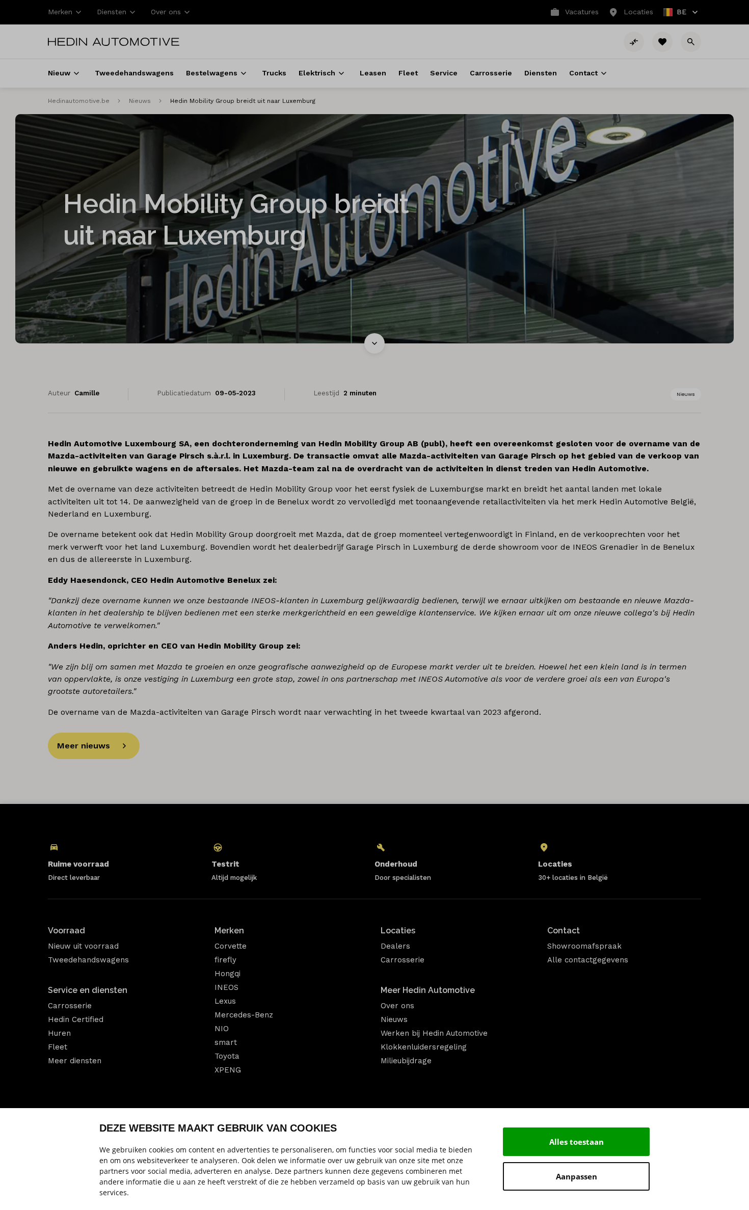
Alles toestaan (576, 1142)
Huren (59, 1033)
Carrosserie (70, 1005)
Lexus (225, 1001)
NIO (222, 1028)
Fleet (57, 1047)
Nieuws (140, 100)
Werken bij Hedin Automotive (434, 1033)
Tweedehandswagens (88, 959)
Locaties (398, 930)
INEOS (226, 987)
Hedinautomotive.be (79, 100)
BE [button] (675, 13)
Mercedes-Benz (244, 1014)
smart (226, 1042)
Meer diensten (74, 1060)
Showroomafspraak (584, 946)
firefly (225, 959)
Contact (563, 930)
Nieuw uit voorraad (83, 946)
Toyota (227, 1056)
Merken (229, 930)
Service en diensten (87, 990)
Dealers (395, 946)
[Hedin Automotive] (113, 42)
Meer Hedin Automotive (428, 990)
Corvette (231, 946)
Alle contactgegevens (587, 959)
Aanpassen (576, 1176)
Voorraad (66, 930)
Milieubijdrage (406, 1060)
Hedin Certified (75, 1019)
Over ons (397, 1005)
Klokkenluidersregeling (424, 1047)
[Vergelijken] (634, 42)
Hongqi (227, 973)
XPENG (228, 1069)
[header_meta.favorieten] (662, 42)
